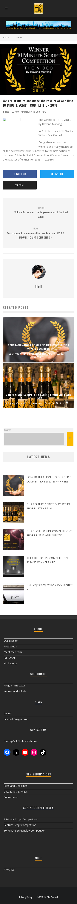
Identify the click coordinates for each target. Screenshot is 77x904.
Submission (11, 797)
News (17, 111)
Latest (7, 713)
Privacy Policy (25, 897)
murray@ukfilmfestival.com (20, 741)
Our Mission (11, 640)
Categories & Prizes (16, 791)
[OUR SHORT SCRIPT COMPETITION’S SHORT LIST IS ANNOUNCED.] (13, 540)
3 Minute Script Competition (21, 819)
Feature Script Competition (20, 825)
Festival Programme (16, 719)
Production (10, 646)
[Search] (70, 439)
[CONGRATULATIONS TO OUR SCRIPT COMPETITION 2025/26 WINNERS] (13, 486)
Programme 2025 (14, 685)
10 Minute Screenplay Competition (24, 830)
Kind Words (11, 663)
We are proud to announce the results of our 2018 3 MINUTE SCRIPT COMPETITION (35, 233)
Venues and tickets (15, 691)
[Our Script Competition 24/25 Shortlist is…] (13, 594)
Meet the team (13, 652)
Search (7, 430)
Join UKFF (10, 657)
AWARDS (9, 869)
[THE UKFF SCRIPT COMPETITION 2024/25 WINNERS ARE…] (13, 567)
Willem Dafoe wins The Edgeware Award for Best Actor (41, 212)
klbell (7, 111)
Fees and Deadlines (15, 786)
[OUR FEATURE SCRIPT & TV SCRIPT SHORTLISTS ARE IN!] (13, 513)
